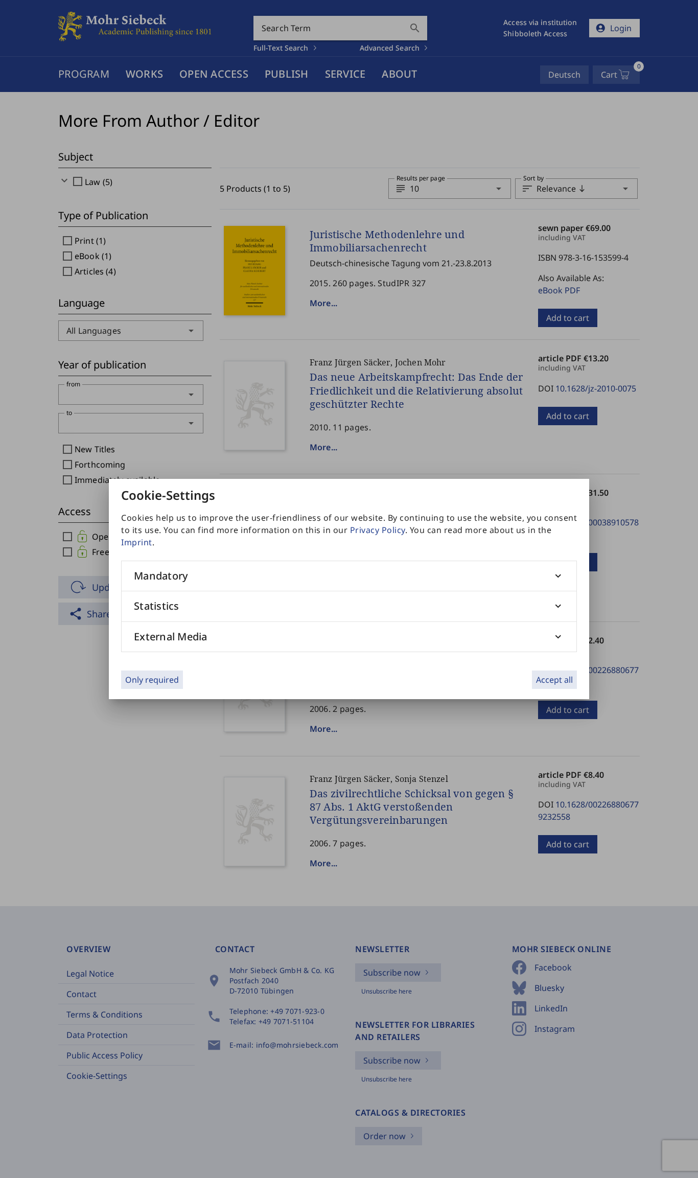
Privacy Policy (377, 530)
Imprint (136, 542)
